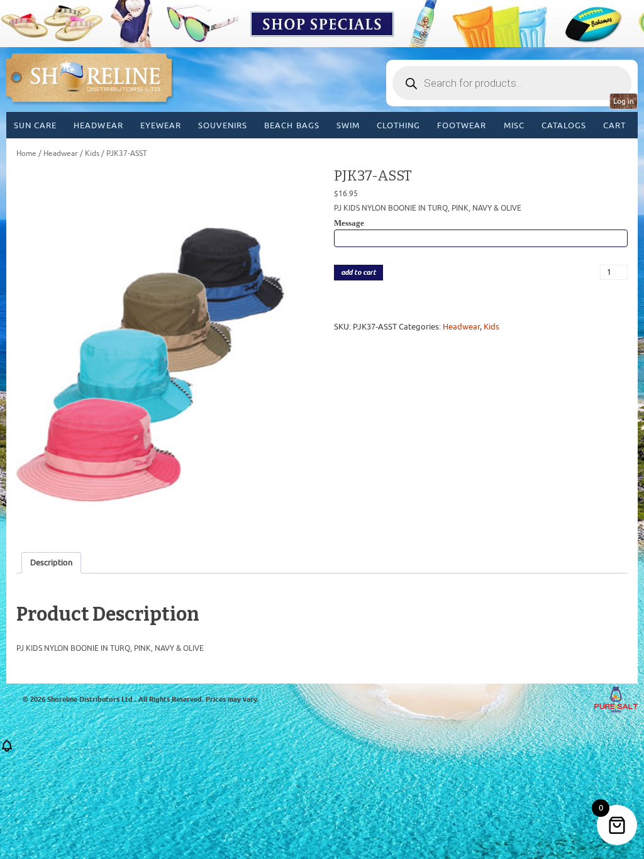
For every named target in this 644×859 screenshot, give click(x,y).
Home (26, 153)
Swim (348, 125)
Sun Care (35, 125)
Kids (92, 153)
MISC (514, 125)
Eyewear (160, 125)
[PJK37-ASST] (163, 351)
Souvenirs (222, 125)
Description (51, 562)
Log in (623, 101)
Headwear (98, 125)
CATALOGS (563, 125)
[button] (7, 750)
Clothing (398, 125)
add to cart (358, 272)
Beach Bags (291, 125)
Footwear (461, 125)
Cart (614, 125)
